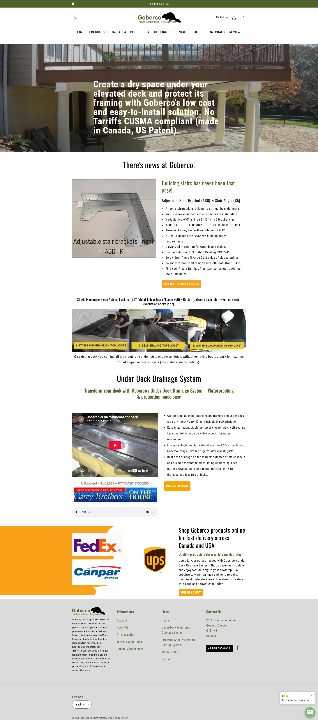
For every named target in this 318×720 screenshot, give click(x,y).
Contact (167, 659)
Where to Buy (170, 652)
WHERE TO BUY (191, 592)
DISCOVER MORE (177, 486)
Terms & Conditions (129, 642)
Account (122, 620)
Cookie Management (130, 649)
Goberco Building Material (94, 718)
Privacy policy (126, 634)
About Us (122, 627)
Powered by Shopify (118, 718)
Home (165, 620)
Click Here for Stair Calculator (181, 284)
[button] (76, 17)
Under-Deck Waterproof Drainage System (176, 630)
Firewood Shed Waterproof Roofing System (179, 642)
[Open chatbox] (310, 712)
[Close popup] (312, 695)
